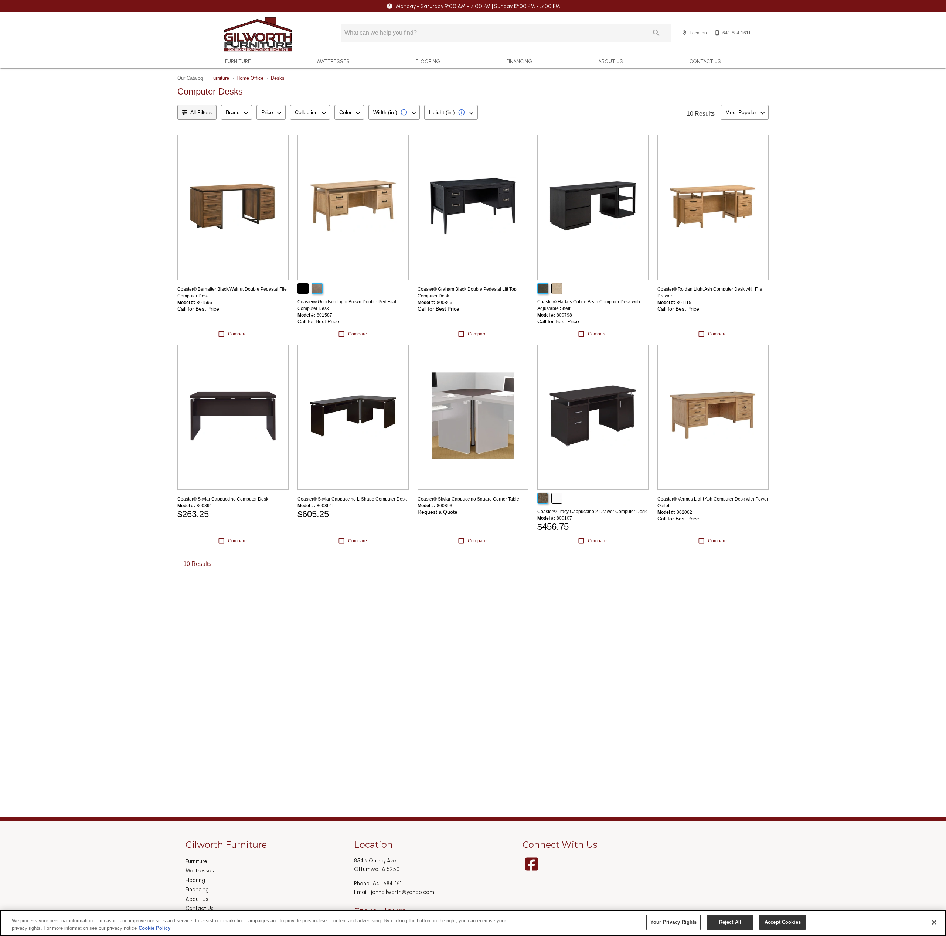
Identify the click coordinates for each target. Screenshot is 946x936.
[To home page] (258, 34)
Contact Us (705, 61)
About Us (610, 61)
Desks (278, 78)
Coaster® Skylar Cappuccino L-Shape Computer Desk (352, 499)
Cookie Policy (154, 928)
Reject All (730, 922)
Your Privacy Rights (673, 922)
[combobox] (236, 112)
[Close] (934, 922)
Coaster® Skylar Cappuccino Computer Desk (222, 499)
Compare (237, 334)
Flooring (428, 61)
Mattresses (333, 61)
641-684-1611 (388, 883)
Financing (519, 61)
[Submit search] (656, 33)
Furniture (238, 61)
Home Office (249, 78)
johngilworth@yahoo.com (402, 892)
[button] (684, 32)
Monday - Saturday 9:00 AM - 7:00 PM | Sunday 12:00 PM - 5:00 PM (478, 6)
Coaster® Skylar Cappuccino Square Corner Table (468, 499)
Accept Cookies (783, 922)
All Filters (201, 112)
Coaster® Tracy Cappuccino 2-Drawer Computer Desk (592, 511)
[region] (473, 923)
